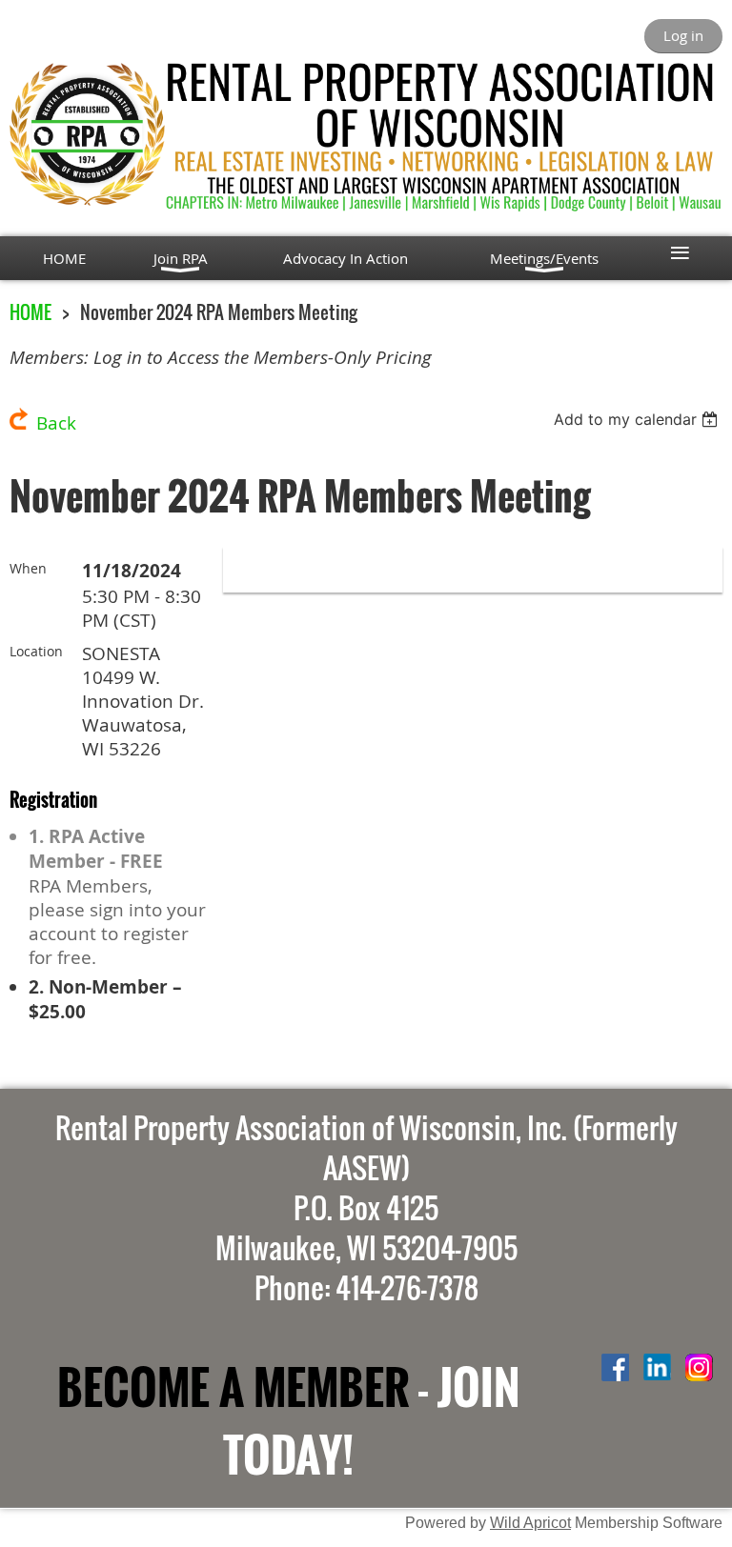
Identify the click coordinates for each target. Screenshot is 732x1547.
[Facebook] (615, 1367)
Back (56, 422)
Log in (683, 35)
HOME (30, 312)
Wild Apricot (530, 1522)
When (28, 568)
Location (36, 651)
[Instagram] (699, 1367)
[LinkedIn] (657, 1367)
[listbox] (638, 419)
